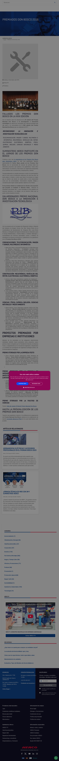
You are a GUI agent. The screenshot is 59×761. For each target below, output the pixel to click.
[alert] (29, 380)
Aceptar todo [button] (22, 383)
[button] (29, 387)
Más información (29, 380)
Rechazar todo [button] (36, 383)
